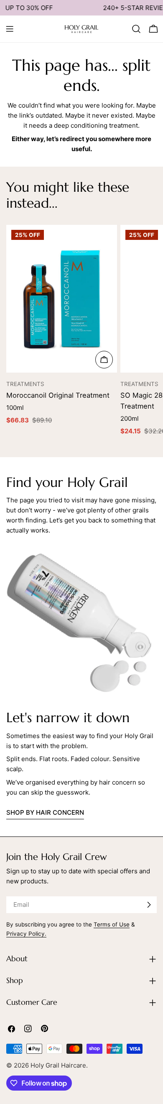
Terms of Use (112, 924)
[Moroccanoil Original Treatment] (61, 299)
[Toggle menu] (9, 29)
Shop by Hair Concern (45, 812)
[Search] (136, 29)
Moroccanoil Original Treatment (58, 395)
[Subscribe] (149, 905)
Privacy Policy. (26, 933)
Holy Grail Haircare (58, 1065)
